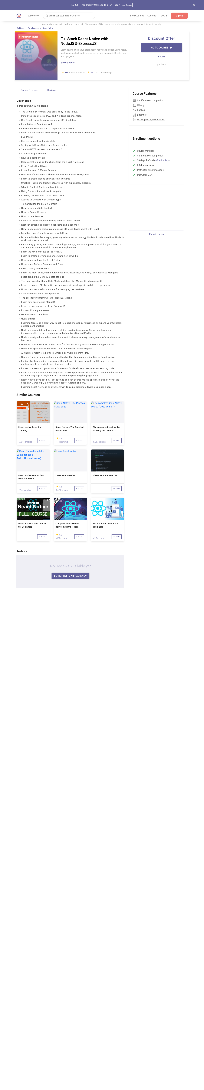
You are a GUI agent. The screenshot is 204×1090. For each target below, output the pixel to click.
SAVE (162, 56)
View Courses (127, 5)
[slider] (57, 438)
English (141, 110)
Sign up (179, 16)
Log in (164, 15)
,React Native (158, 119)
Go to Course (159, 47)
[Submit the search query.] (47, 15)
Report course (156, 234)
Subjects (20, 28)
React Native (48, 28)
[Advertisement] (153, 209)
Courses (152, 15)
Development (33, 28)
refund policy (162, 160)
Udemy (140, 105)
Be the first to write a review (70, 576)
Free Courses (137, 15)
